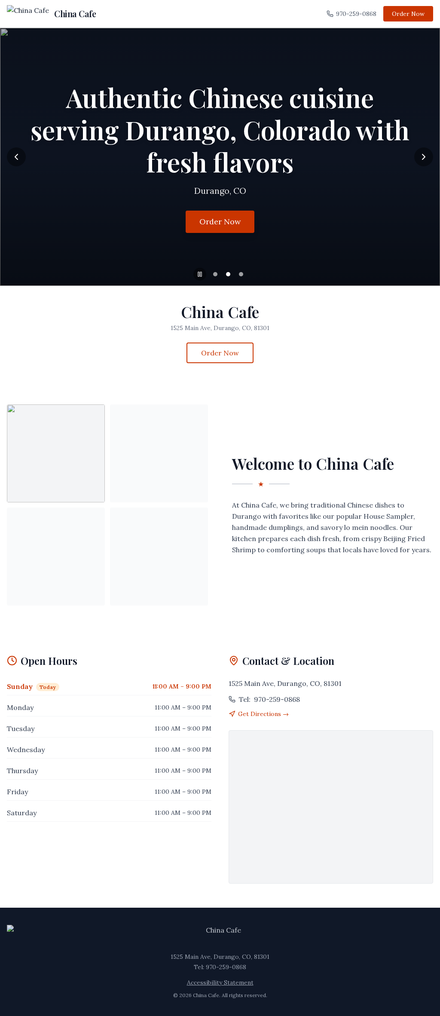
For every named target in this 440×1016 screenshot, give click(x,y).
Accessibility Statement (220, 982)
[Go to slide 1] (215, 274)
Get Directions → (263, 714)
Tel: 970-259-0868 (220, 967)
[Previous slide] (16, 156)
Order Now (408, 14)
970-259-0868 (356, 14)
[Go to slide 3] (241, 274)
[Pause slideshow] (199, 274)
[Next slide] (423, 156)
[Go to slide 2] (228, 274)
